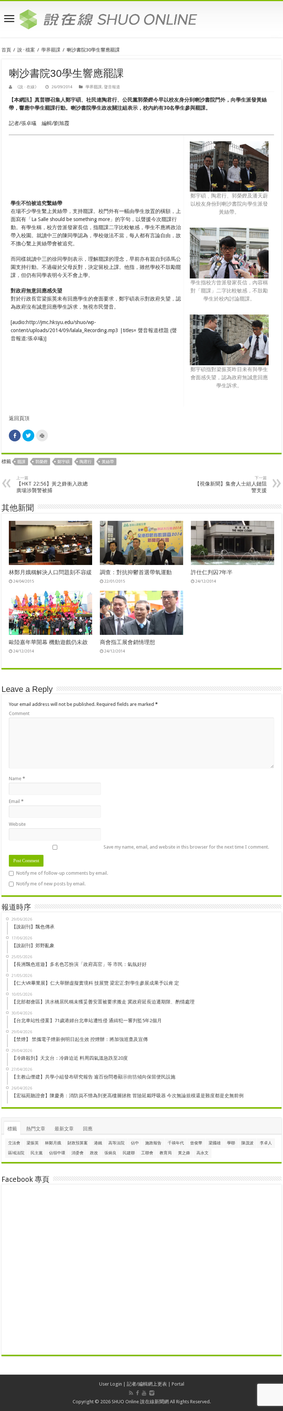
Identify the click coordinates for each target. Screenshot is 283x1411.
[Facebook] (137, 1393)
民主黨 (37, 1153)
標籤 (12, 1128)
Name (17, 778)
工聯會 (147, 1153)
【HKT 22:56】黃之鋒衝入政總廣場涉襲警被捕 (52, 484)
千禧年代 (176, 1143)
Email (16, 801)
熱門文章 (35, 1128)
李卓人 (266, 1143)
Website (17, 824)
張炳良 (110, 1153)
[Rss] (131, 1393)
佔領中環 (57, 1153)
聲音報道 (112, 87)
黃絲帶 (108, 461)
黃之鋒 (184, 1153)
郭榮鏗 (41, 461)
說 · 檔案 (26, 50)
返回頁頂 (19, 418)
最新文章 (64, 1128)
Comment (19, 713)
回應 (87, 1128)
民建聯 (129, 1153)
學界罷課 (50, 50)
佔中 (135, 1143)
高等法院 (116, 1143)
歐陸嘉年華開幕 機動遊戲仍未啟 (48, 642)
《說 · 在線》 (27, 87)
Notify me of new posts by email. (50, 883)
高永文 (202, 1153)
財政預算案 (77, 1143)
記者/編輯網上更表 (147, 1384)
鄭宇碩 (63, 461)
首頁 (6, 50)
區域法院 (16, 1153)
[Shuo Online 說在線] (141, 18)
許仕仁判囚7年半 (212, 572)
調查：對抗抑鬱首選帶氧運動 (136, 572)
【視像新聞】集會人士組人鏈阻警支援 (231, 484)
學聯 (231, 1143)
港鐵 (98, 1143)
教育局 (166, 1153)
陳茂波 (247, 1143)
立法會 (14, 1143)
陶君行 (86, 461)
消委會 (77, 1153)
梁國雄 (215, 1143)
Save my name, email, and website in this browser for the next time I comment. (186, 847)
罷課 (21, 461)
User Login (110, 1384)
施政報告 (153, 1143)
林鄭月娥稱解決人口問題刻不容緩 (50, 572)
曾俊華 (196, 1143)
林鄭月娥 (53, 1143)
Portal (178, 1384)
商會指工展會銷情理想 (127, 642)
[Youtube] (144, 1393)
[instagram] (152, 1393)
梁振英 (33, 1143)
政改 (94, 1153)
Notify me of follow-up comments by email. (62, 873)
